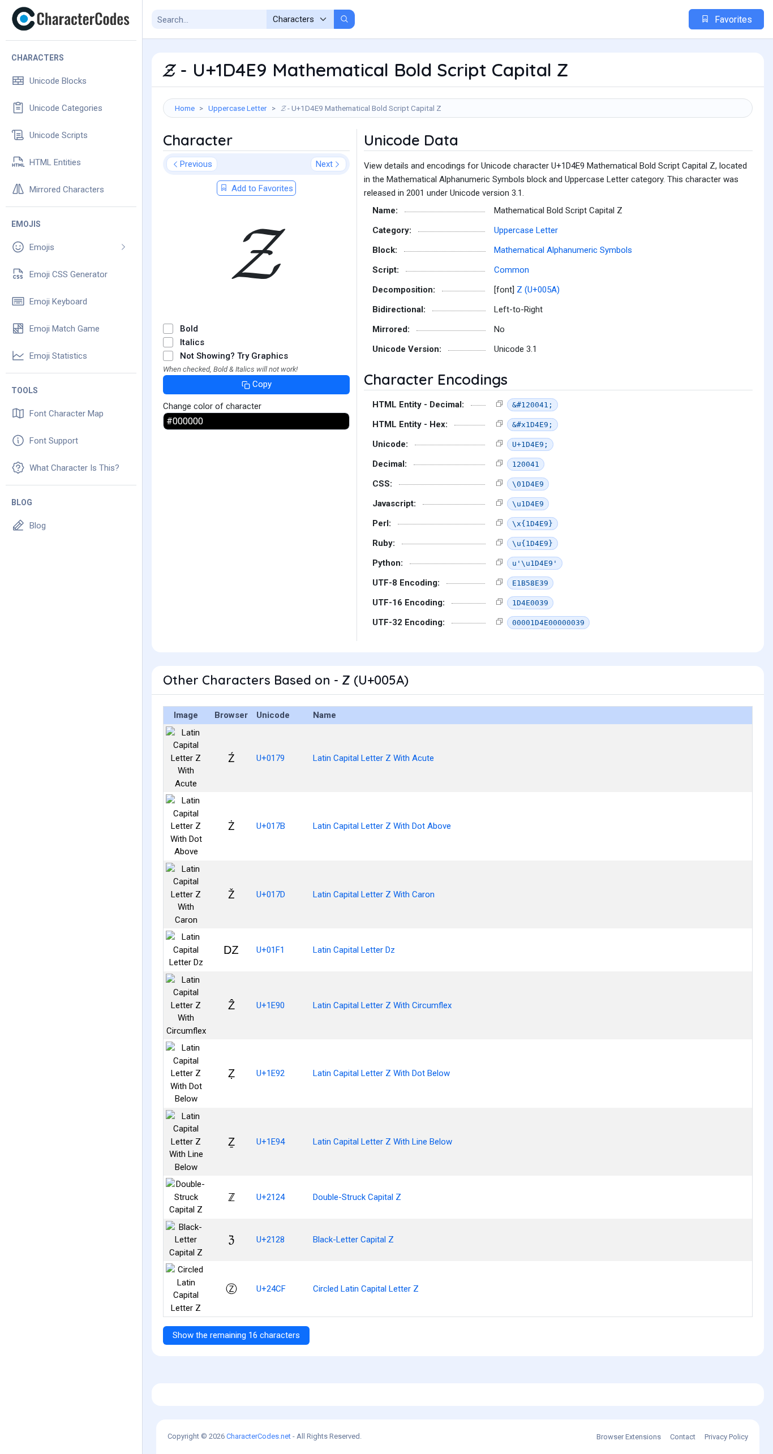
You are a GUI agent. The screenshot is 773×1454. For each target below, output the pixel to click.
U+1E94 (270, 1142)
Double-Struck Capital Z (357, 1197)
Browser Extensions (628, 1437)
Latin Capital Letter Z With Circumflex (382, 1005)
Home (185, 108)
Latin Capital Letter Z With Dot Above (382, 826)
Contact (682, 1437)
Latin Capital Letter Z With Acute (373, 758)
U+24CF (271, 1289)
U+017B (270, 826)
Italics (192, 342)
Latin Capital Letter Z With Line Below (382, 1142)
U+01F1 (270, 950)
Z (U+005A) (538, 290)
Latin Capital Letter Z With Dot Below (381, 1073)
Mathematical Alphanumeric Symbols (563, 250)
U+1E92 (270, 1073)
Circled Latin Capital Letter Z (366, 1289)
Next (324, 164)
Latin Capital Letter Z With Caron (374, 894)
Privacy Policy (726, 1437)
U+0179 (270, 758)
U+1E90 (270, 1005)
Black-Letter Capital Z (353, 1239)
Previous (196, 164)
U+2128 (270, 1239)
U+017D (270, 894)
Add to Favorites (261, 188)
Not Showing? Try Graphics (234, 356)
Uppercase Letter (237, 108)
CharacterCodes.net (258, 1436)
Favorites (732, 19)
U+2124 (270, 1197)
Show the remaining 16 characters (236, 1335)
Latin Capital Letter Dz (354, 950)
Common (511, 270)
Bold (189, 329)
